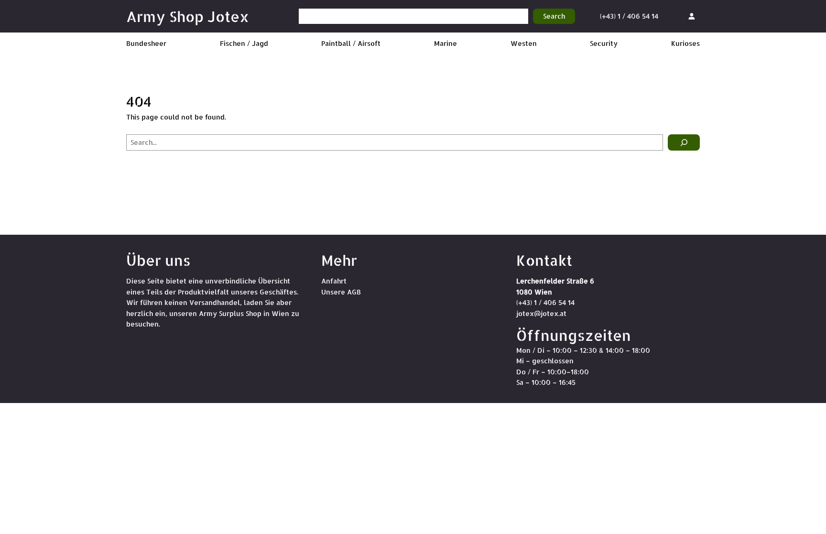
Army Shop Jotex (187, 16)
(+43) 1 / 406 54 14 (629, 16)
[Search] (684, 142)
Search (554, 16)
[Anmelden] (691, 16)
